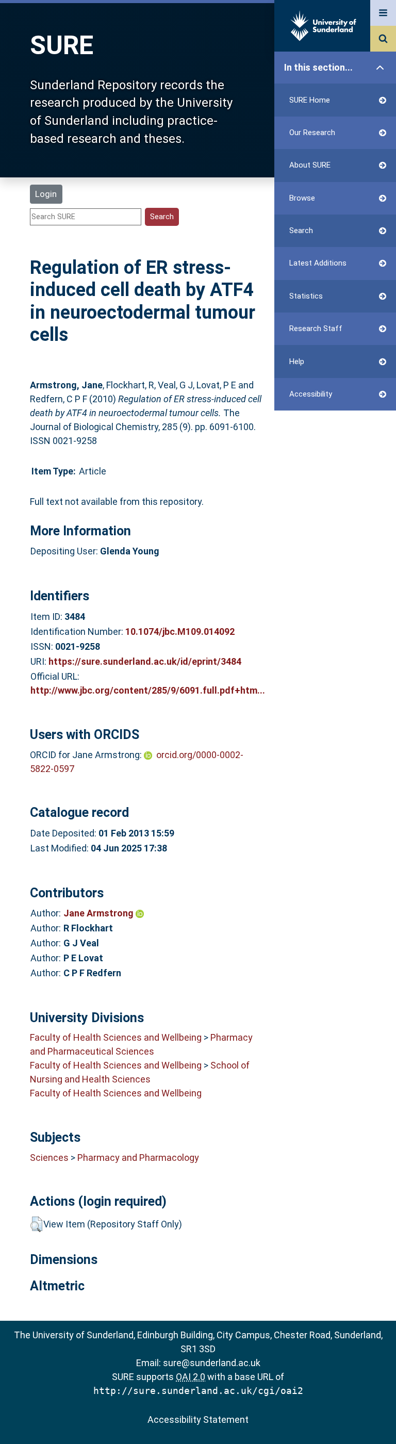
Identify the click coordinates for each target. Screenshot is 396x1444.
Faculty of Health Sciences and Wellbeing (116, 1037)
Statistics (306, 296)
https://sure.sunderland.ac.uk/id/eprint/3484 (144, 661)
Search (301, 230)
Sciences (49, 1157)
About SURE (310, 165)
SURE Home (309, 100)
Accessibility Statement (198, 1419)
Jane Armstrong (99, 913)
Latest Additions (317, 263)
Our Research (312, 132)
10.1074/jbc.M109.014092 (180, 631)
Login (46, 194)
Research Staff (315, 328)
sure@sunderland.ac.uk (211, 1362)
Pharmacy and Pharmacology (138, 1157)
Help (296, 361)
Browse (302, 198)
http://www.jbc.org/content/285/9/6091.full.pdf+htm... (147, 690)
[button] (36, 1224)
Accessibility (310, 394)
